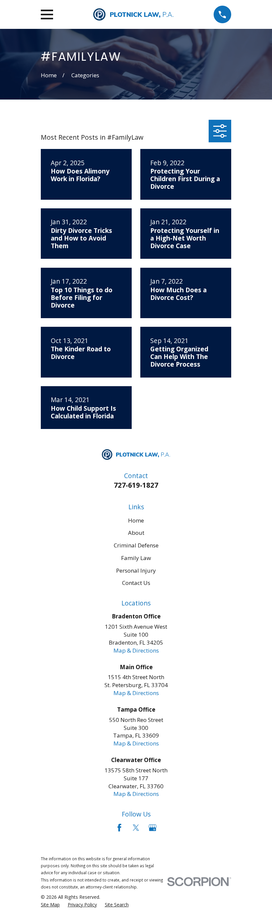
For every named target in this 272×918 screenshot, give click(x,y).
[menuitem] (50, 904)
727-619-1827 (136, 485)
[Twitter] (136, 828)
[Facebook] (119, 828)
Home (136, 520)
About (136, 532)
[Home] (133, 14)
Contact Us (136, 583)
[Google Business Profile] (153, 828)
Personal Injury (136, 570)
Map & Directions (136, 650)
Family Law (136, 558)
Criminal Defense (136, 545)
